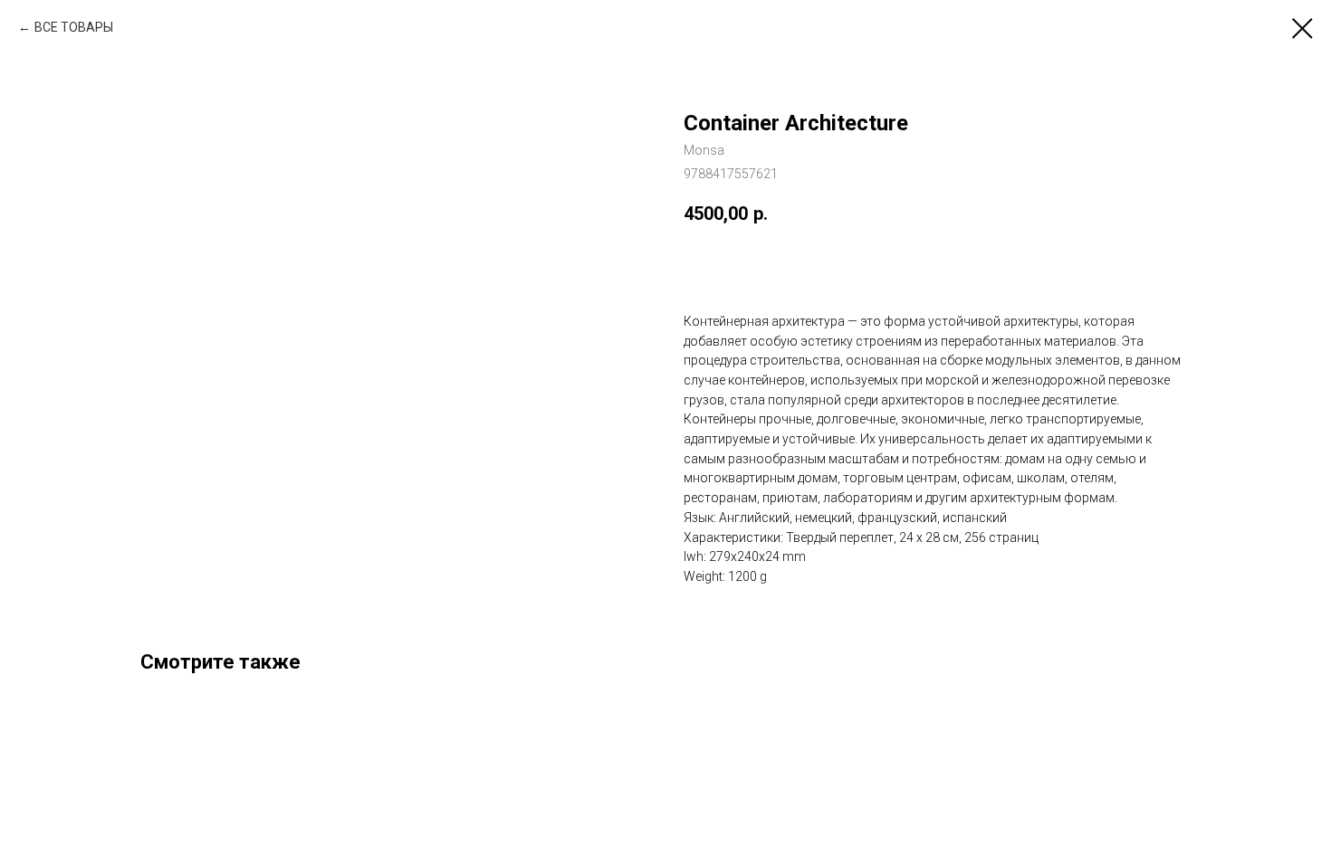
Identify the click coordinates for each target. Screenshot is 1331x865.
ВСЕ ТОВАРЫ (73, 27)
